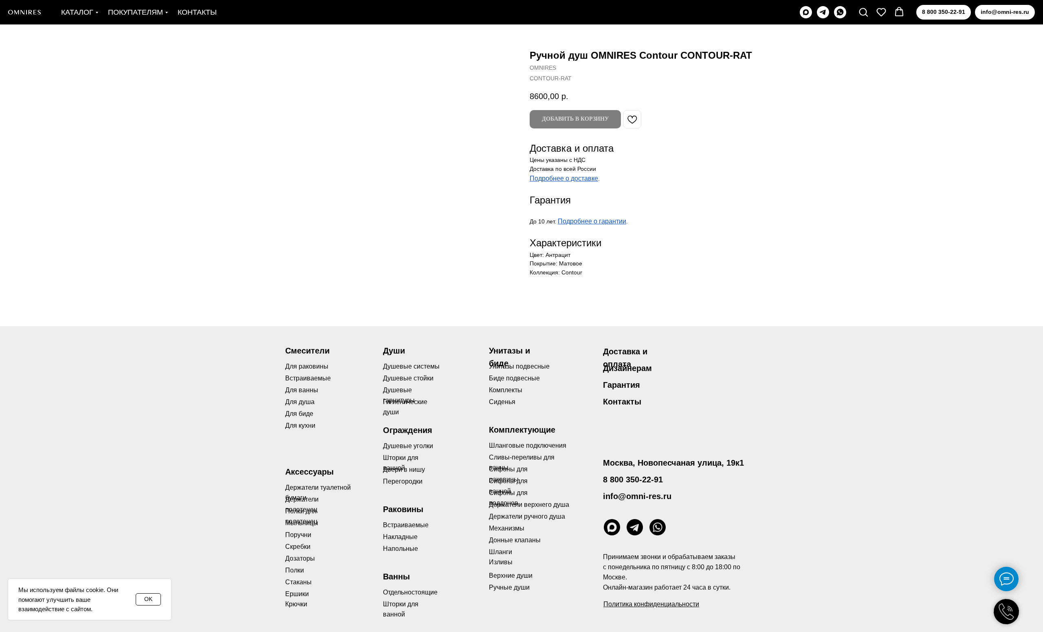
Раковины (403, 509)
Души (394, 350)
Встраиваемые (406, 525)
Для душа (300, 401)
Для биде (299, 413)
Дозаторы (300, 558)
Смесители (307, 350)
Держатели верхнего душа (529, 504)
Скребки (297, 546)
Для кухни (300, 425)
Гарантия (621, 384)
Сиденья (502, 401)
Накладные (400, 536)
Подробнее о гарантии (592, 221)
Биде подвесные (514, 378)
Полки (294, 570)
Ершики (297, 593)
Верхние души (511, 575)
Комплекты (505, 390)
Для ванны (301, 390)
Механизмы (506, 528)
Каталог (77, 12)
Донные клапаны (515, 540)
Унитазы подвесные (519, 366)
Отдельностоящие (410, 592)
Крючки (296, 604)
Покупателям (135, 12)
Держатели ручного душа (527, 516)
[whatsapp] (840, 12)
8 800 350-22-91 (633, 479)
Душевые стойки (408, 378)
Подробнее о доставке (564, 178)
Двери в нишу (404, 469)
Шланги (500, 551)
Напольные (400, 548)
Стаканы (298, 582)
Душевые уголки (408, 445)
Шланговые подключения (527, 445)
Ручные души (509, 587)
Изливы (501, 562)
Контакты (197, 12)
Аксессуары (309, 471)
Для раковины (306, 366)
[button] (863, 12)
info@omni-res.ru (637, 496)
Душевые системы (411, 366)
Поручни (298, 534)
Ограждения (407, 430)
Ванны (396, 576)
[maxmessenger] (806, 12)
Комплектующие (522, 429)
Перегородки (402, 481)
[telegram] (823, 12)
